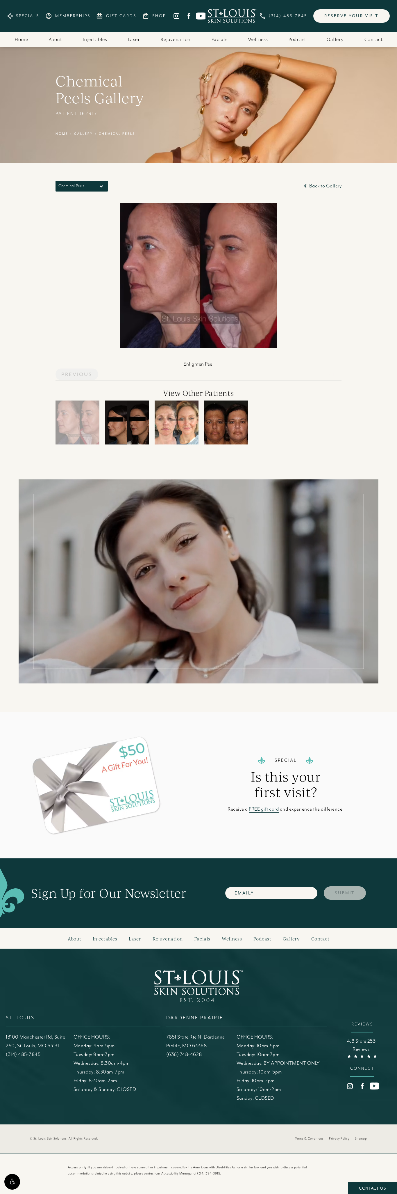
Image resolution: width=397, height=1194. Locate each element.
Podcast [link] (297, 39)
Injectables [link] (95, 39)
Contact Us (271, 619)
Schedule (271, 568)
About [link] (55, 39)
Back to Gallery (324, 186)
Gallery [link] (335, 39)
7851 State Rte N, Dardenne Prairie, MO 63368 (195, 1041)
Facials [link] (219, 39)
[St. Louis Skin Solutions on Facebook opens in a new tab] (188, 16)
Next (328, 374)
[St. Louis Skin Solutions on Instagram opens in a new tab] (176, 16)
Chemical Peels (117, 134)
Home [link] (21, 39)
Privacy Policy (339, 1138)
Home (62, 134)
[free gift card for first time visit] (118, 785)
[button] (12, 1182)
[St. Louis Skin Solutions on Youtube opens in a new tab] (200, 16)
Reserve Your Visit (351, 15)
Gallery (83, 134)
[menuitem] (176, 16)
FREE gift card (264, 809)
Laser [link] (134, 39)
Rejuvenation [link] (175, 39)
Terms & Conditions (309, 1138)
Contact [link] (373, 39)
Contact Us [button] (372, 1188)
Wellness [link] (258, 39)
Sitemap (361, 1138)
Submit (345, 892)
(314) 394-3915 (208, 1173)
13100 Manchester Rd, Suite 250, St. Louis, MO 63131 (35, 1041)
